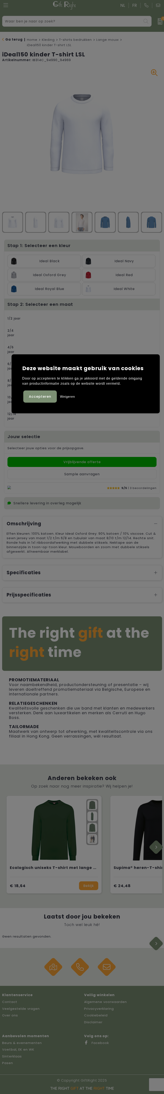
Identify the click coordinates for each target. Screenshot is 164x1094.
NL (122, 5)
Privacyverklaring (99, 1008)
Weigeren (67, 396)
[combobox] (72, 21)
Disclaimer (93, 1022)
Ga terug (14, 39)
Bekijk (88, 885)
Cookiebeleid (96, 1015)
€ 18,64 (18, 885)
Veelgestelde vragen (21, 1008)
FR (134, 5)
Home (32, 39)
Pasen (7, 1063)
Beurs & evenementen (22, 1043)
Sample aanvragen (82, 474)
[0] (159, 21)
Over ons (10, 1015)
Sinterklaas (12, 1056)
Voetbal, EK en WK (18, 1049)
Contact (9, 1002)
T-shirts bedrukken (75, 39)
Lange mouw (107, 39)
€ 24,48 (122, 885)
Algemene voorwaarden (105, 1002)
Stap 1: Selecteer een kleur (39, 246)
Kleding (48, 39)
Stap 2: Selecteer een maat (40, 304)
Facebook (100, 1043)
